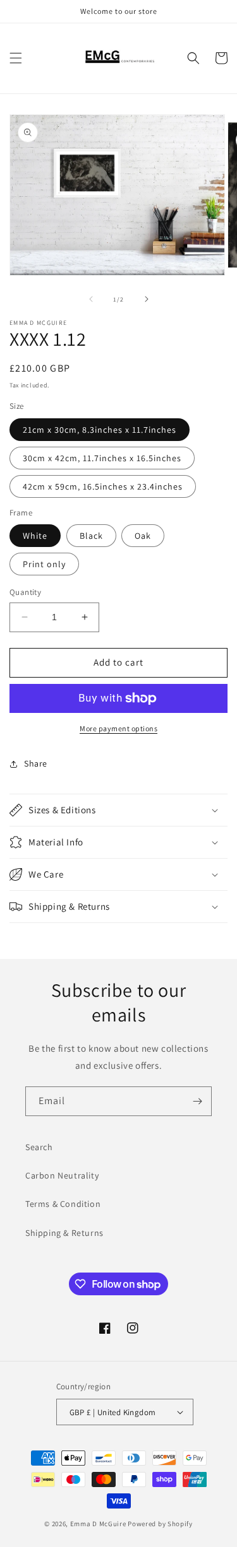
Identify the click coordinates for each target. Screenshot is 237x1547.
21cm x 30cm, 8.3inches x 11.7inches (99, 429)
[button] (16, 58)
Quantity (25, 592)
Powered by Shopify (160, 1523)
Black (91, 535)
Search (39, 1147)
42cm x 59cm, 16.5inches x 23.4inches (103, 486)
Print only (44, 564)
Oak (143, 535)
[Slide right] (147, 299)
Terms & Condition (62, 1203)
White (35, 535)
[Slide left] (91, 299)
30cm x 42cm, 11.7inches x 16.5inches (102, 458)
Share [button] (35, 763)
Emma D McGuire (98, 1523)
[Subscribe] (197, 1101)
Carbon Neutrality (62, 1175)
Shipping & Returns (64, 1232)
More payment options (118, 728)
